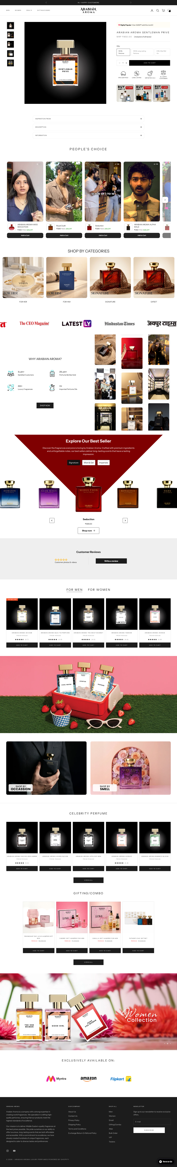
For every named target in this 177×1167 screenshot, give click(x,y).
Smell (111, 1120)
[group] (88, 694)
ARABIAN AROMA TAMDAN (121, 633)
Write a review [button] (111, 561)
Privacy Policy (73, 1120)
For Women (99, 589)
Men (8, 10)
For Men (74, 589)
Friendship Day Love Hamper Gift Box (38, 937)
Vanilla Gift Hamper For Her (105, 938)
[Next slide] (125, 520)
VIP (110, 1137)
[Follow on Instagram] (7, 1150)
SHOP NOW (45, 405)
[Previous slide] (51, 520)
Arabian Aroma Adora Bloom (55, 856)
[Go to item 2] (10, 35)
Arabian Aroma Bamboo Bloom (155, 856)
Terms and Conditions (77, 1129)
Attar (111, 1129)
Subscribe (149, 1130)
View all (88, 880)
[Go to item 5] (10, 63)
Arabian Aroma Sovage (22, 633)
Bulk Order (113, 1133)
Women (18, 10)
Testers (112, 1142)
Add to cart (150, 63)
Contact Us (72, 1116)
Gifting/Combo (43, 10)
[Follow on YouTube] (14, 1150)
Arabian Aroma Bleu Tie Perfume (55, 633)
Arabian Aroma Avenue (155, 633)
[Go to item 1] (10, 25)
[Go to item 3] (10, 44)
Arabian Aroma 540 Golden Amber (22, 856)
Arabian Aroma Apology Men (88, 856)
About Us (72, 1112)
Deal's (29, 10)
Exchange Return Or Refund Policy (82, 1133)
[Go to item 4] (10, 53)
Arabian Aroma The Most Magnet (88, 633)
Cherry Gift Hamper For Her (71, 938)
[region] (88, 1011)
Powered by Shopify (58, 1159)
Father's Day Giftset (138, 938)
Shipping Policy (74, 1124)
